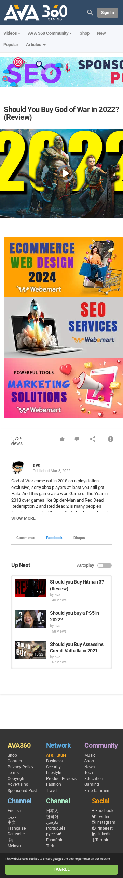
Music (89, 755)
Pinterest (104, 828)
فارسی (52, 822)
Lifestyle (53, 772)
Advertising (18, 784)
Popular (10, 44)
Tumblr (101, 840)
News (89, 767)
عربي (12, 816)
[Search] (90, 12)
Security (53, 767)
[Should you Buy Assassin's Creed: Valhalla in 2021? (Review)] (30, 650)
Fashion (53, 784)
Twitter (103, 816)
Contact (15, 761)
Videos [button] (10, 33)
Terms (13, 772)
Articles (34, 44)
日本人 (52, 810)
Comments (25, 538)
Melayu (14, 846)
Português (55, 828)
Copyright (17, 778)
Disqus (79, 538)
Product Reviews (61, 778)
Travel (51, 790)
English (14, 810)
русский (54, 834)
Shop (85, 33)
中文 (12, 822)
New (101, 33)
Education (93, 778)
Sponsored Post (22, 790)
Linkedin (104, 834)
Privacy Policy (20, 767)
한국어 (52, 816)
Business (54, 761)
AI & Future (56, 755)
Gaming (91, 784)
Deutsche (16, 834)
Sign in (107, 12)
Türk (50, 846)
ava (37, 465)
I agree (61, 869)
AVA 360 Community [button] (48, 33)
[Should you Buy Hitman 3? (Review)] (30, 588)
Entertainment (97, 790)
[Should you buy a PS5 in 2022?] (30, 619)
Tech (88, 772)
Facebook (54, 538)
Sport (89, 761)
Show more (23, 518)
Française (17, 828)
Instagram (105, 822)
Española (55, 840)
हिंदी (11, 840)
